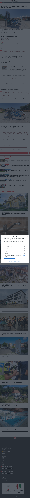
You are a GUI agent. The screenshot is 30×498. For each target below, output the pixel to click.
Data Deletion (10, 261)
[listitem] (15, 246)
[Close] (27, 236)
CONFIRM (9, 258)
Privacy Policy (19, 261)
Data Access (15, 261)
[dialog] (15, 249)
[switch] (24, 248)
